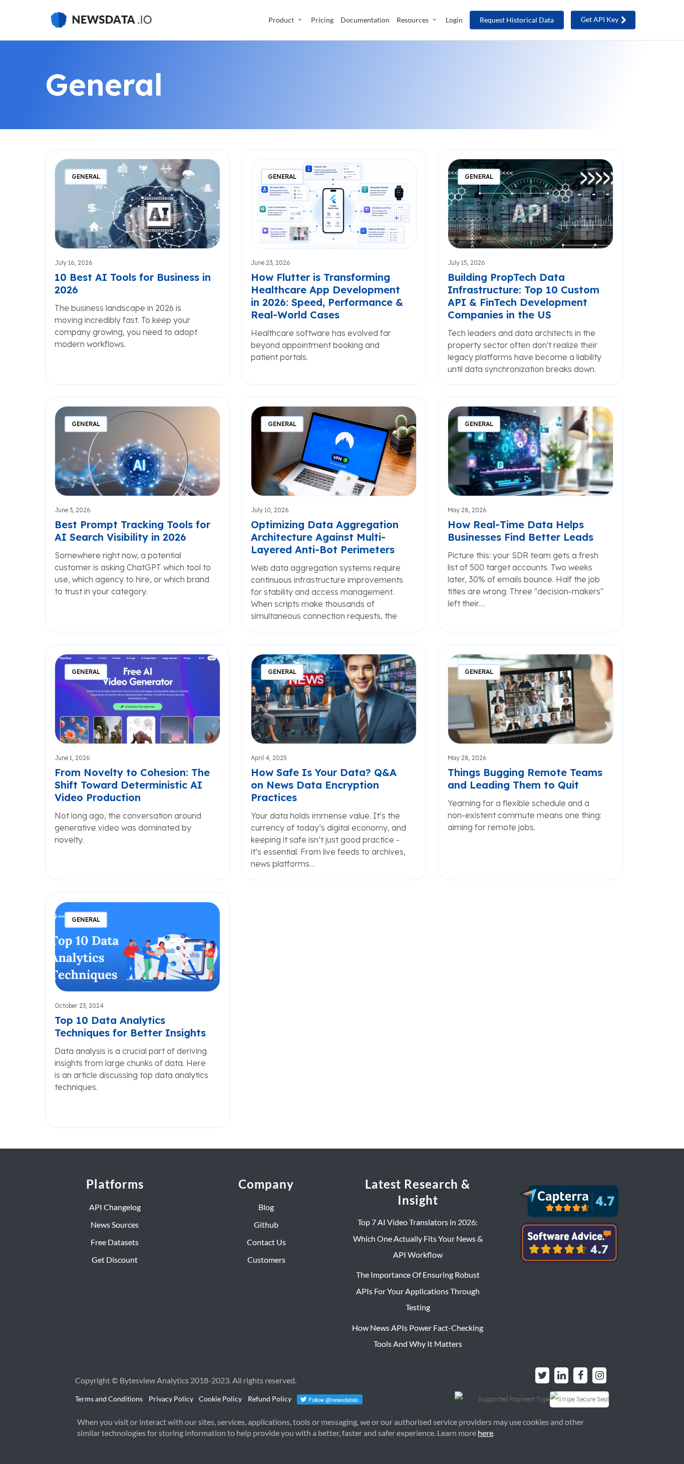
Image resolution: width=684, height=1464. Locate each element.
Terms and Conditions (109, 1398)
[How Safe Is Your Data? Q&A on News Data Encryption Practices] (334, 762)
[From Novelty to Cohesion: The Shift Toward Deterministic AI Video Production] (137, 762)
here (485, 1432)
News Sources (115, 1224)
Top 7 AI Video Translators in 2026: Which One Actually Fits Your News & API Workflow (418, 1238)
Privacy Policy (171, 1398)
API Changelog (115, 1207)
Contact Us (266, 1242)
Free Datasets (115, 1242)
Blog (266, 1207)
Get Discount (115, 1259)
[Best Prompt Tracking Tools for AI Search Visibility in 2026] (137, 514)
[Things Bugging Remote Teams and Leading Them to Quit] (530, 762)
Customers (266, 1259)
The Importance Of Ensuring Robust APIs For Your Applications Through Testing (418, 1291)
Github (266, 1224)
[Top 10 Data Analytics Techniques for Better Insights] (137, 1010)
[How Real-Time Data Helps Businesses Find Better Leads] (530, 514)
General (86, 176)
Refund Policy (269, 1398)
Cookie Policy (220, 1398)
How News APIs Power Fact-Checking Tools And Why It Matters (417, 1335)
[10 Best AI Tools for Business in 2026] (137, 267)
